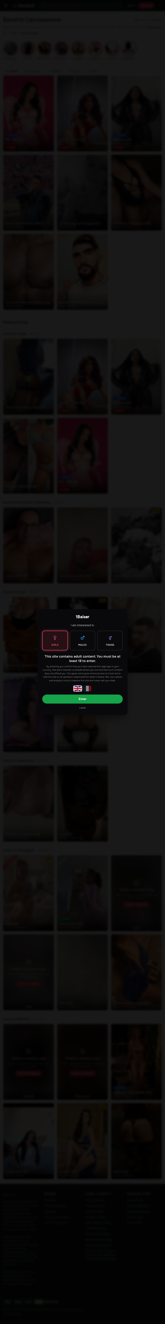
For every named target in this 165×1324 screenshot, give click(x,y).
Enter (83, 699)
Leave (82, 707)
